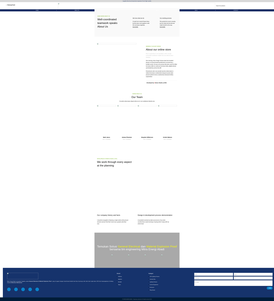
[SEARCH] (265, 5)
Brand (157, 10)
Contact (235, 10)
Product (117, 10)
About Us (77, 10)
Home (37, 10)
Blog (196, 10)
